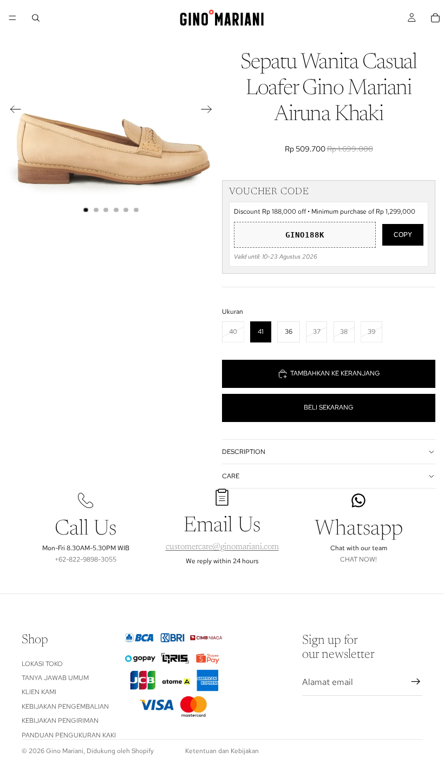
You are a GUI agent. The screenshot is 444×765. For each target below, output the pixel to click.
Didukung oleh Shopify (120, 751)
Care (230, 476)
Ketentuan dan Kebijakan (222, 751)
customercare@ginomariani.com (222, 547)
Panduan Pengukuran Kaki (69, 734)
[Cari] (36, 18)
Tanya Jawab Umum (55, 678)
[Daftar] (415, 681)
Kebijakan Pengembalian (65, 706)
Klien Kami (39, 692)
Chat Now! (358, 559)
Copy (403, 235)
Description (243, 451)
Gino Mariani (64, 751)
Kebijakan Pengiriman (60, 720)
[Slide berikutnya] (210, 111)
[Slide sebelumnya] (12, 111)
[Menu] (12, 17)
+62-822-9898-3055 (85, 559)
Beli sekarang (329, 407)
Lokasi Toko (42, 663)
